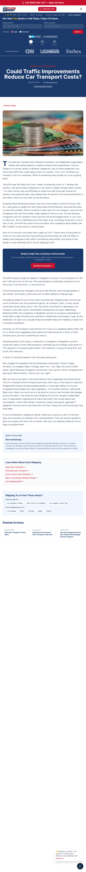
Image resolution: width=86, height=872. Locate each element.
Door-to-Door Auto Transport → (19, 474)
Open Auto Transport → (15, 467)
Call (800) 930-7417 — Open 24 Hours (44, 2)
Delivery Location (49, 23)
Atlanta (49, 511)
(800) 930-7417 (49, 9)
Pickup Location (8, 23)
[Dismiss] (81, 850)
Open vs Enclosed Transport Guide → (21, 478)
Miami (22, 511)
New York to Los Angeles (36, 503)
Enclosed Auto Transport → (17, 471)
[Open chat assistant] (80, 866)
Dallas (40, 511)
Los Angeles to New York (58, 503)
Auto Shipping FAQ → (14, 481)
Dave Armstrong (51, 82)
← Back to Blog (9, 105)
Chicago (31, 511)
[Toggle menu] (81, 9)
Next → (78, 32)
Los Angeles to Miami (15, 503)
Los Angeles (11, 511)
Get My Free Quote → (43, 266)
